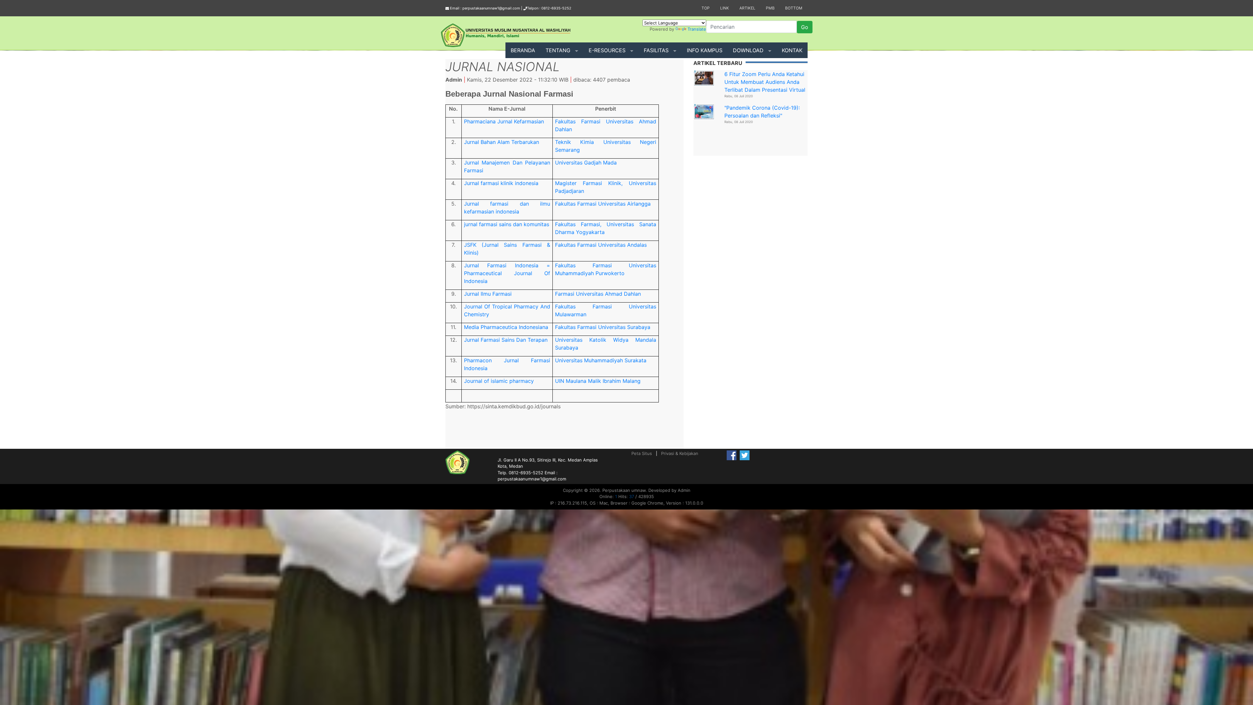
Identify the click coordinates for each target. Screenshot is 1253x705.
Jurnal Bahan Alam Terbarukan (501, 142)
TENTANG (558, 50)
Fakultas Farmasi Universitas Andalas (601, 245)
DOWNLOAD (748, 50)
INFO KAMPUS (704, 50)
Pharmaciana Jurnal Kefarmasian (504, 121)
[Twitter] (745, 455)
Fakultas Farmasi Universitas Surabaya (602, 327)
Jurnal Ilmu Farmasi (488, 293)
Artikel (747, 8)
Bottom (793, 8)
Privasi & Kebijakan (679, 453)
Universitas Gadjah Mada (586, 162)
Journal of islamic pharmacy (499, 381)
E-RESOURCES (607, 50)
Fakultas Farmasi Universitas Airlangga (603, 203)
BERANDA (523, 50)
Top (706, 8)
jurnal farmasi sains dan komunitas (506, 224)
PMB (770, 8)
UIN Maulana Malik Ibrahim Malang (598, 381)
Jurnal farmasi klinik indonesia (501, 183)
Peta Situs (641, 453)
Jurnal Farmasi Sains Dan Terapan (506, 340)
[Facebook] (731, 455)
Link (724, 8)
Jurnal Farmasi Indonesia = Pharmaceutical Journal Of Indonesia (507, 273)
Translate (697, 29)
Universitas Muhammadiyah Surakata (600, 360)
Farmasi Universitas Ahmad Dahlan (598, 293)
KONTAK (792, 50)
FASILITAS (656, 50)
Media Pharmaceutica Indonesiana (506, 327)
